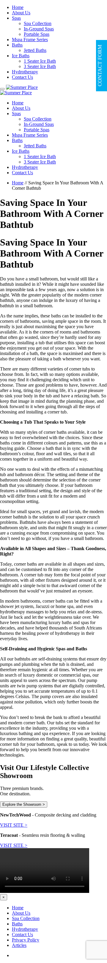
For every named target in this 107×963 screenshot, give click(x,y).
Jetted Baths (35, 50)
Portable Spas (36, 34)
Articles (19, 945)
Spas (16, 18)
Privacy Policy (25, 939)
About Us (21, 12)
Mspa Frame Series (30, 39)
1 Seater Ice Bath (40, 61)
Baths (17, 44)
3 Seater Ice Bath (40, 66)
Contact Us (22, 77)
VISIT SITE (13, 825)
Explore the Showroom (23, 804)
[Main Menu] (2, 89)
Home (17, 7)
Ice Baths (20, 55)
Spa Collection (37, 23)
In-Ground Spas (39, 28)
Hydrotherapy (25, 71)
